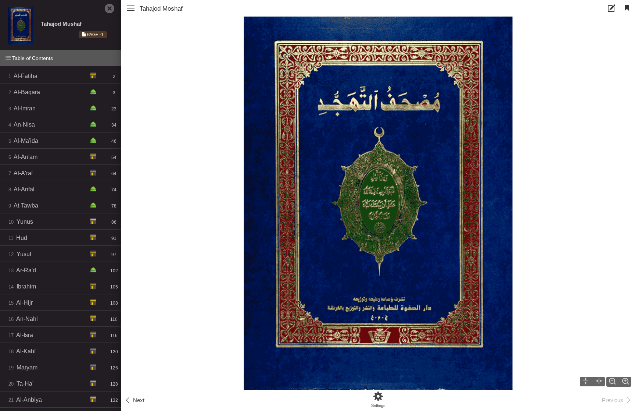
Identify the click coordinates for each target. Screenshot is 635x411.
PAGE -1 (95, 34)
